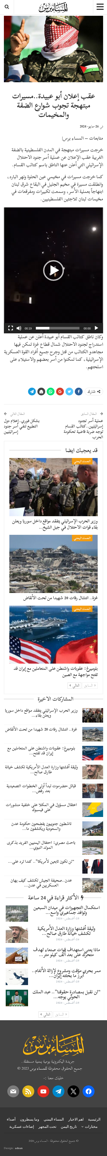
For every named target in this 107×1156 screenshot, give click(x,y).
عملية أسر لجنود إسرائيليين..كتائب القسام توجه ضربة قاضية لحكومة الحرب (83, 429)
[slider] (57, 328)
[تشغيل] (96, 328)
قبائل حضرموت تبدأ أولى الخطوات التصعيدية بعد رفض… (41, 788)
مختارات (91, 1126)
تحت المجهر (47, 1126)
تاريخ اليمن (69, 1126)
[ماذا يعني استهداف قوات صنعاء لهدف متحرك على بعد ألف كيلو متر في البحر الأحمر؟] (17, 956)
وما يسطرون (29, 1119)
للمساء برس (38, 1068)
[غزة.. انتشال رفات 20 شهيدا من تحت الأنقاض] (53, 564)
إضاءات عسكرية (21, 1126)
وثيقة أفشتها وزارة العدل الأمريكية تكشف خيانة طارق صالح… (41, 769)
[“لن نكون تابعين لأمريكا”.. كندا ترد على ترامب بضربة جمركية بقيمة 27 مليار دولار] (92, 866)
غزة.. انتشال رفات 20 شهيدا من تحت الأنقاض (60, 597)
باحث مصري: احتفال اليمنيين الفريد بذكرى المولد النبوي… (41, 845)
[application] (53, 270)
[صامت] (19, 328)
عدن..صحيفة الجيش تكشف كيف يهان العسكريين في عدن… (41, 882)
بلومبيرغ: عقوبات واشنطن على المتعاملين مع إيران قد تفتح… (41, 750)
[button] (53, 270)
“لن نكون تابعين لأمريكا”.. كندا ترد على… (41, 861)
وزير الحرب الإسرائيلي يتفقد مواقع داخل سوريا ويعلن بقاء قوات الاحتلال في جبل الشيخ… (55, 524)
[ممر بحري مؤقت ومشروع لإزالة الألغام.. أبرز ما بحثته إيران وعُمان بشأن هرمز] (17, 977)
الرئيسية (94, 1119)
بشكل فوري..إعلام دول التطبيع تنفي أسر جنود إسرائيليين (21, 426)
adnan (19, 1148)
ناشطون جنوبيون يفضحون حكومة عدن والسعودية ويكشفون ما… (41, 826)
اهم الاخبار (76, 1119)
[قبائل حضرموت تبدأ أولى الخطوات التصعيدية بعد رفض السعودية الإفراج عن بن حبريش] (92, 791)
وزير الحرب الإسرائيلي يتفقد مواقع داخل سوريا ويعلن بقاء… (41, 712)
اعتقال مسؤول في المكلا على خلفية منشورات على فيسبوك (41, 807)
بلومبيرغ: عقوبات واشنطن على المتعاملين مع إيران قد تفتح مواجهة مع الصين (56, 671)
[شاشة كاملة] (10, 328)
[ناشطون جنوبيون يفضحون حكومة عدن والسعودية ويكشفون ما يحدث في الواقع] (92, 828)
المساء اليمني (82, 461)
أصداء (11, 1119)
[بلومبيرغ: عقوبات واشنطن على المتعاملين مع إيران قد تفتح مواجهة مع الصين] (53, 635)
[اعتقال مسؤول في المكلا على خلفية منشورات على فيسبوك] (92, 809)
